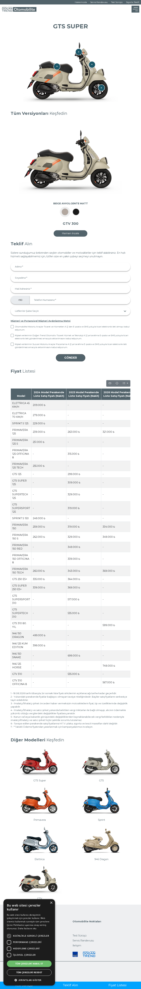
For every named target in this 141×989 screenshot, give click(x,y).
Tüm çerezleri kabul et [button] (29, 963)
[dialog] (29, 942)
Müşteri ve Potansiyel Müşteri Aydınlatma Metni (40, 320)
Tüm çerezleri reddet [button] (29, 972)
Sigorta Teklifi (132, 2)
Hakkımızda (81, 2)
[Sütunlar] (125, 383)
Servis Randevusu (99, 2)
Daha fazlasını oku (27, 928)
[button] (29, 980)
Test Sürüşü (117, 2)
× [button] (51, 903)
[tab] (65, 212)
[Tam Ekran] (117, 383)
